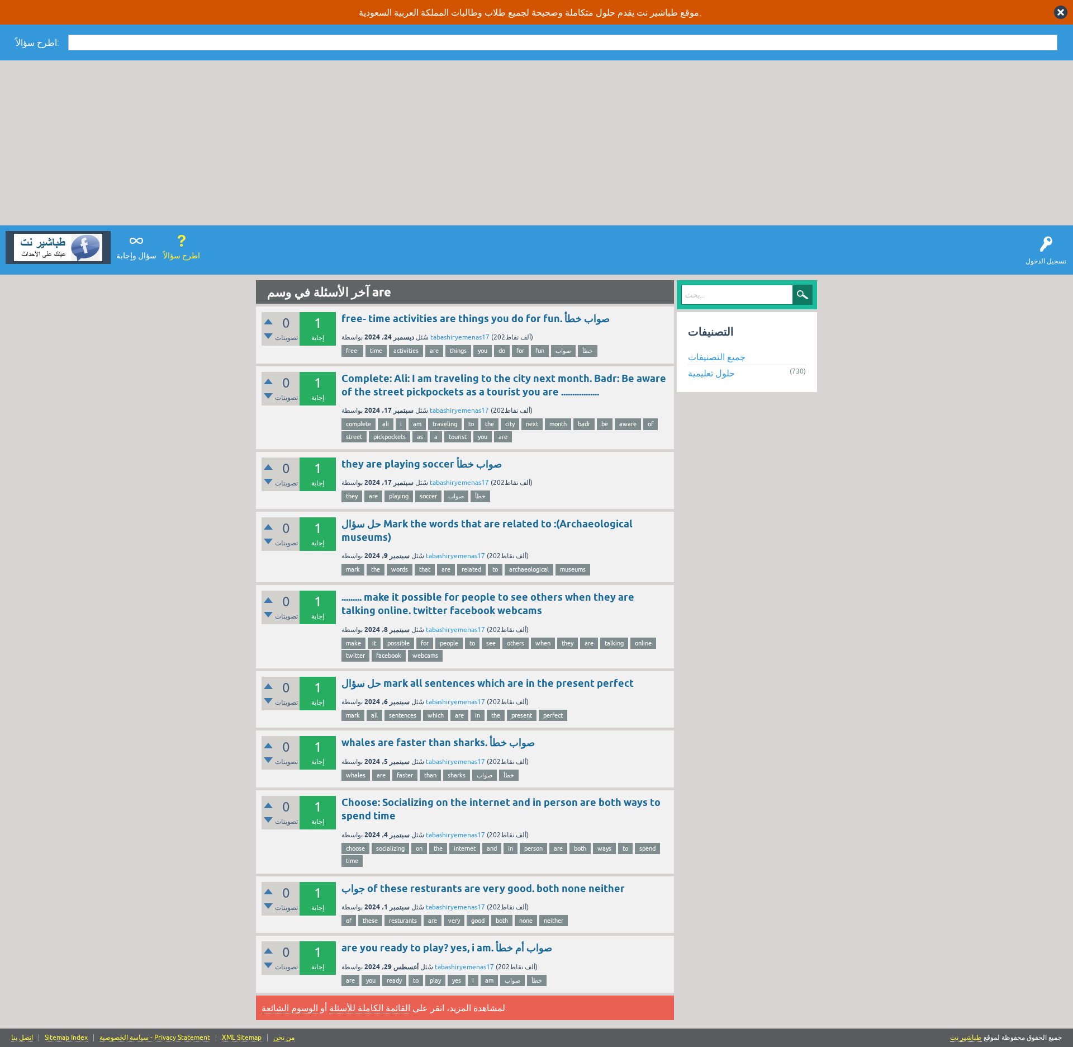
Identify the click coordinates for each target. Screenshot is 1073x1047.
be (604, 424)
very (454, 920)
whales (355, 775)
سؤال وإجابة (136, 255)
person (533, 848)
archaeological (529, 569)
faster (405, 775)
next (532, 424)
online (643, 643)
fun (539, 350)
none (526, 920)
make (353, 643)
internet (465, 848)
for (520, 350)
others (515, 643)
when (542, 643)
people (449, 643)
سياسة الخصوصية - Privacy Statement (154, 1037)
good (478, 920)
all (374, 715)
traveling (445, 424)
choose (355, 848)
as (420, 436)
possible (398, 643)
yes (456, 980)
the (489, 424)
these (370, 920)
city (510, 424)
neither (553, 920)
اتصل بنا (22, 1037)
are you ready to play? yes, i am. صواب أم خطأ (446, 948)
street (354, 436)
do (501, 350)
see (491, 643)
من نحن (284, 1037)
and (492, 848)
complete (358, 424)
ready (394, 980)
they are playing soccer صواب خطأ (421, 464)
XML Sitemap (242, 1037)
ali (385, 424)
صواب (563, 350)
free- (352, 350)
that (424, 569)
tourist (458, 436)
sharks (457, 775)
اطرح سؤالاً (181, 255)
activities (406, 350)
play (435, 980)
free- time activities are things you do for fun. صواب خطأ (475, 318)
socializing (390, 848)
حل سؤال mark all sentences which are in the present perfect (487, 683)
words (399, 569)
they (352, 496)
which (436, 715)
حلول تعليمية (711, 373)
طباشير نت (966, 1037)
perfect (553, 715)
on (419, 848)
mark (353, 569)
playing (399, 496)
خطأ (587, 350)
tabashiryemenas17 (460, 337)
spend (647, 848)
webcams (425, 655)
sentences (402, 715)
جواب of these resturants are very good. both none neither (483, 888)
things (458, 350)
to (471, 424)
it (374, 643)
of (650, 424)
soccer (428, 496)
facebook (388, 655)
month (558, 424)
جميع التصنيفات (717, 357)
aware (628, 424)
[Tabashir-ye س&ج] (58, 247)
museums (573, 569)
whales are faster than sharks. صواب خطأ (438, 742)
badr (584, 424)
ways (604, 848)
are (434, 350)
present (521, 715)
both (580, 848)
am (417, 424)
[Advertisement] (536, 144)
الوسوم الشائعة (290, 1008)
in (477, 715)
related (471, 569)
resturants (403, 920)
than (430, 775)
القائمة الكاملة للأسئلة (369, 1008)
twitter (355, 655)
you (482, 350)
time (376, 350)
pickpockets (389, 436)
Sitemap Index (66, 1037)
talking (614, 643)
